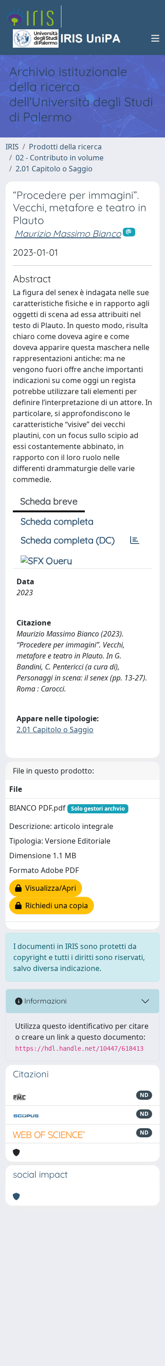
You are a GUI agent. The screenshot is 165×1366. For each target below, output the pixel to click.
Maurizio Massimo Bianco (68, 233)
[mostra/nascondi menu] (155, 38)
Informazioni (44, 1000)
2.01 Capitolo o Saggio (54, 169)
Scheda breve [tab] (48, 501)
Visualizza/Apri (49, 888)
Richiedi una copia (55, 905)
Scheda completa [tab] (57, 521)
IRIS (12, 147)
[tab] (134, 540)
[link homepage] (33, 16)
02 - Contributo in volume (60, 158)
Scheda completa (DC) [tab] (68, 540)
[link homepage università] (67, 38)
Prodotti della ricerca (65, 147)
